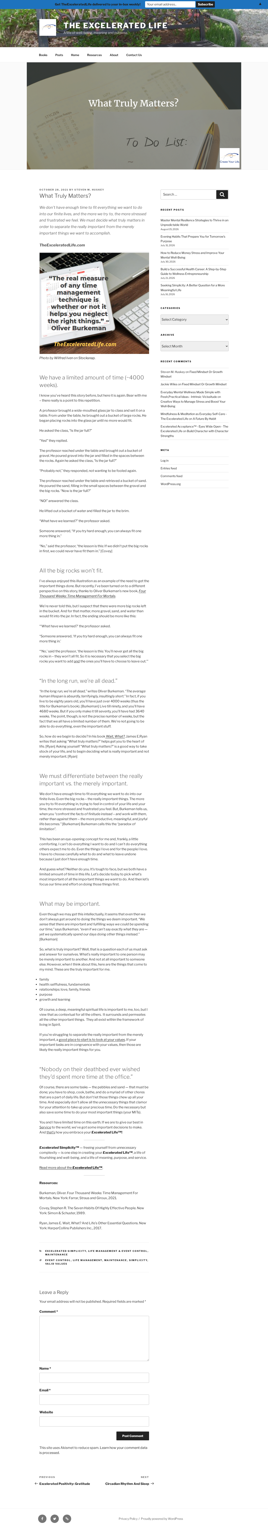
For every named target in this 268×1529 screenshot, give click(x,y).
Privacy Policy (128, 1518)
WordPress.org (171, 484)
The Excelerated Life (115, 25)
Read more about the (70, 1168)
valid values (56, 1263)
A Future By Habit (204, 418)
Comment (48, 1312)
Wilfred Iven (63, 358)
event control (58, 1260)
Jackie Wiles (169, 384)
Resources (94, 55)
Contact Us (134, 55)
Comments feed (171, 476)
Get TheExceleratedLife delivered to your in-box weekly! (97, 4)
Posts (59, 55)
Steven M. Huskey (89, 189)
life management (87, 1260)
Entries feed (169, 468)
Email (45, 1390)
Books (43, 55)
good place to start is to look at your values (92, 1040)
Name (45, 1368)
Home (75, 55)
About (114, 55)
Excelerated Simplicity (65, 1251)
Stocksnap (86, 358)
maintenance (115, 1260)
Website (46, 1412)
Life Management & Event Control (118, 1251)
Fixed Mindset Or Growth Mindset (204, 384)
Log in (165, 460)
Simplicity (138, 1260)
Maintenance (56, 1254)
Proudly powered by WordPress (162, 1518)
